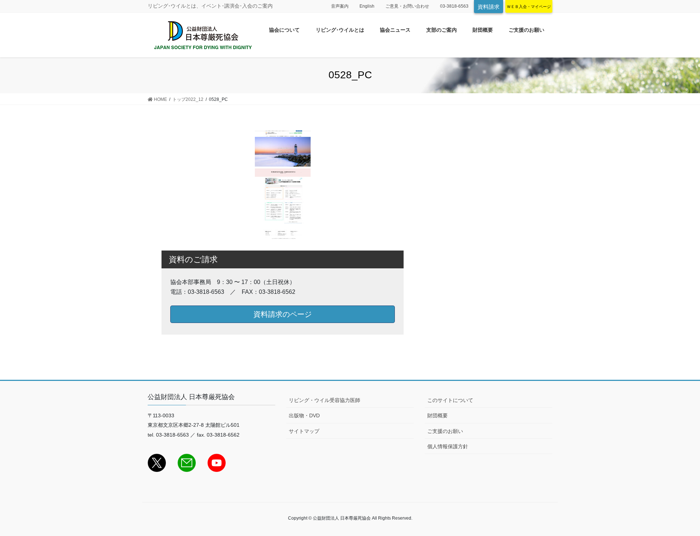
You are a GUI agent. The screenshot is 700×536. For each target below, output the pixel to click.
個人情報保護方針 (447, 446)
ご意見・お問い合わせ (407, 6)
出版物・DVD (304, 415)
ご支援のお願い (445, 431)
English (366, 6)
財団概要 (437, 415)
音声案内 (340, 6)
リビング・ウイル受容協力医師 (324, 400)
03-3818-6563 (454, 6)
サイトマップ (304, 431)
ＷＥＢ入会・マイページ (529, 6)
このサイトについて (450, 400)
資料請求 (488, 7)
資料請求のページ (282, 314)
